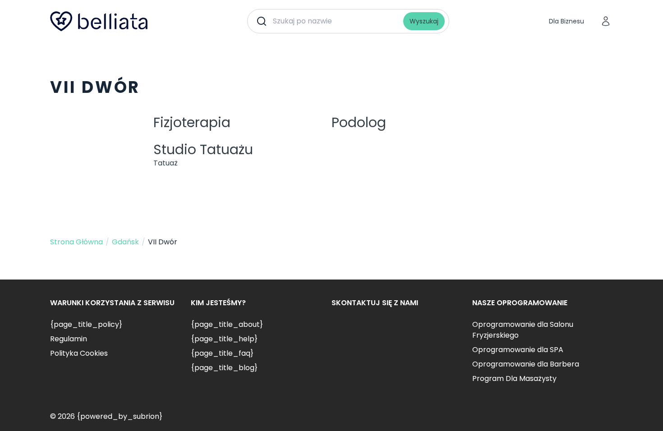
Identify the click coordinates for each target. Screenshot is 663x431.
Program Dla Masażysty (514, 378)
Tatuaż (165, 163)
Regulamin (68, 339)
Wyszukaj (424, 21)
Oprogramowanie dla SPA (517, 349)
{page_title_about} (227, 324)
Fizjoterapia (191, 122)
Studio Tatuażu (203, 149)
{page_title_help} (224, 339)
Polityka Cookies (79, 353)
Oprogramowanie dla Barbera (525, 364)
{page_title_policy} (86, 324)
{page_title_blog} (224, 367)
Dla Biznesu (566, 21)
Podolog (359, 122)
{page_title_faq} (222, 353)
